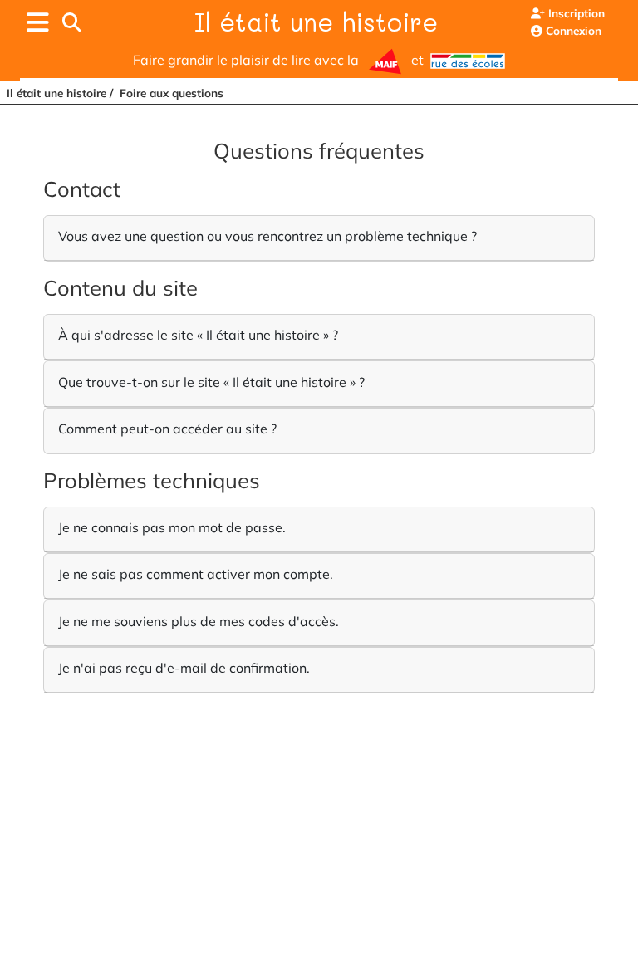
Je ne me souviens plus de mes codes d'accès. (198, 621)
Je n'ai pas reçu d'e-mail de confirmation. (184, 667)
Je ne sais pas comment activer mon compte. (195, 574)
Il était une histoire (316, 21)
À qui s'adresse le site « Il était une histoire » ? (198, 334)
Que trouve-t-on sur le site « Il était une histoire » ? (211, 382)
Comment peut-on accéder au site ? (167, 428)
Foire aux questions (171, 93)
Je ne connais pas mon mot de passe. (172, 527)
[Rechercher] (71, 22)
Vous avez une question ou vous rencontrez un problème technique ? (267, 236)
